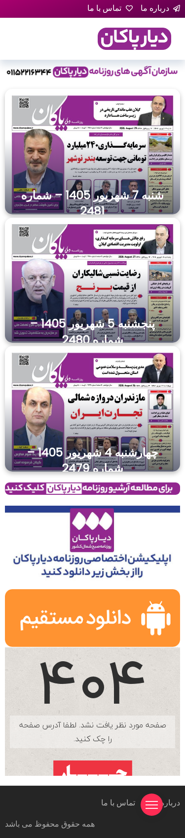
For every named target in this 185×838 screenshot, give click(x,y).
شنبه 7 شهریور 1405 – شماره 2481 (92, 203)
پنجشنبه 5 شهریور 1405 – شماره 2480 (92, 331)
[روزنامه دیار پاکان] (135, 38)
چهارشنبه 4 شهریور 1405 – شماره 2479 (92, 460)
